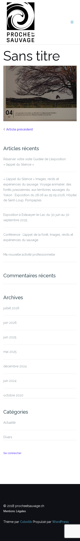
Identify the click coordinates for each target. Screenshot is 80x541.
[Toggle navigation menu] (72, 22)
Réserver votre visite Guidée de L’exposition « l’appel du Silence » (34, 161)
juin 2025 (9, 337)
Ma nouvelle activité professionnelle (29, 254)
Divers (7, 437)
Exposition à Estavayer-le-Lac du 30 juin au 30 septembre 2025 (36, 217)
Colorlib (26, 522)
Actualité (9, 422)
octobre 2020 (13, 395)
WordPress (60, 522)
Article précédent (19, 129)
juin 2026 (10, 322)
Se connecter (12, 453)
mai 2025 (9, 352)
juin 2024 (9, 381)
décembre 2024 (15, 366)
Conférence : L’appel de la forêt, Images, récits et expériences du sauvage (38, 237)
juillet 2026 (11, 308)
